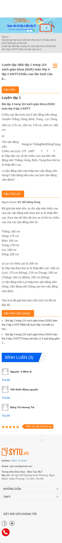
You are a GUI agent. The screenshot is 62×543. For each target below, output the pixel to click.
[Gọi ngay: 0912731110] (7, 533)
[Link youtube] (12, 523)
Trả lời (6, 380)
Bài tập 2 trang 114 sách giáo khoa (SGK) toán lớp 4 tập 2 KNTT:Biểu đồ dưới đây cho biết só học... (29, 324)
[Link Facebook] (4, 523)
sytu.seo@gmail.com (20, 466)
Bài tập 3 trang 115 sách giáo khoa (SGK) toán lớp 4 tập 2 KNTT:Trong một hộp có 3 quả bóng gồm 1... (31, 338)
